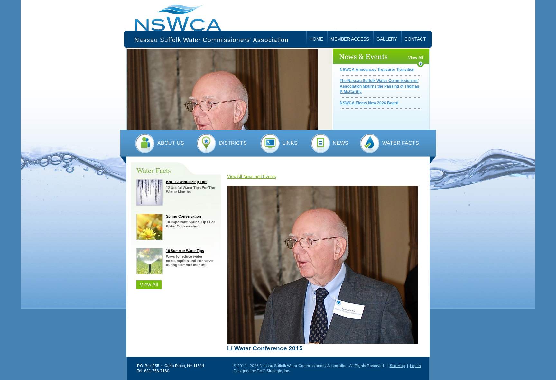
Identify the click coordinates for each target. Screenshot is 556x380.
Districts (233, 143)
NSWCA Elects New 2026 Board (369, 103)
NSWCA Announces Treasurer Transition (377, 69)
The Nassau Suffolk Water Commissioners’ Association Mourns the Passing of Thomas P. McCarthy (379, 86)
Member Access (349, 39)
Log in (415, 366)
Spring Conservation (183, 216)
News (340, 143)
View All (149, 284)
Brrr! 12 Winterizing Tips (186, 182)
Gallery (386, 39)
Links (290, 143)
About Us (170, 143)
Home (316, 39)
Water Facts (400, 143)
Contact (415, 39)
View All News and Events (251, 176)
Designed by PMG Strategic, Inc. (262, 371)
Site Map (397, 366)
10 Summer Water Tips (185, 251)
